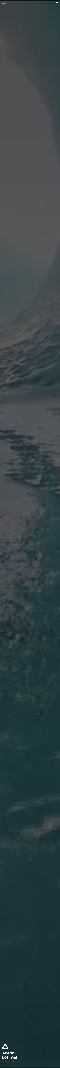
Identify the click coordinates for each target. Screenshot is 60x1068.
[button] (57, 2)
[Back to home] (5, 2)
